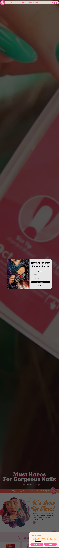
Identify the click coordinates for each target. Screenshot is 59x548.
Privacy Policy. (38, 540)
